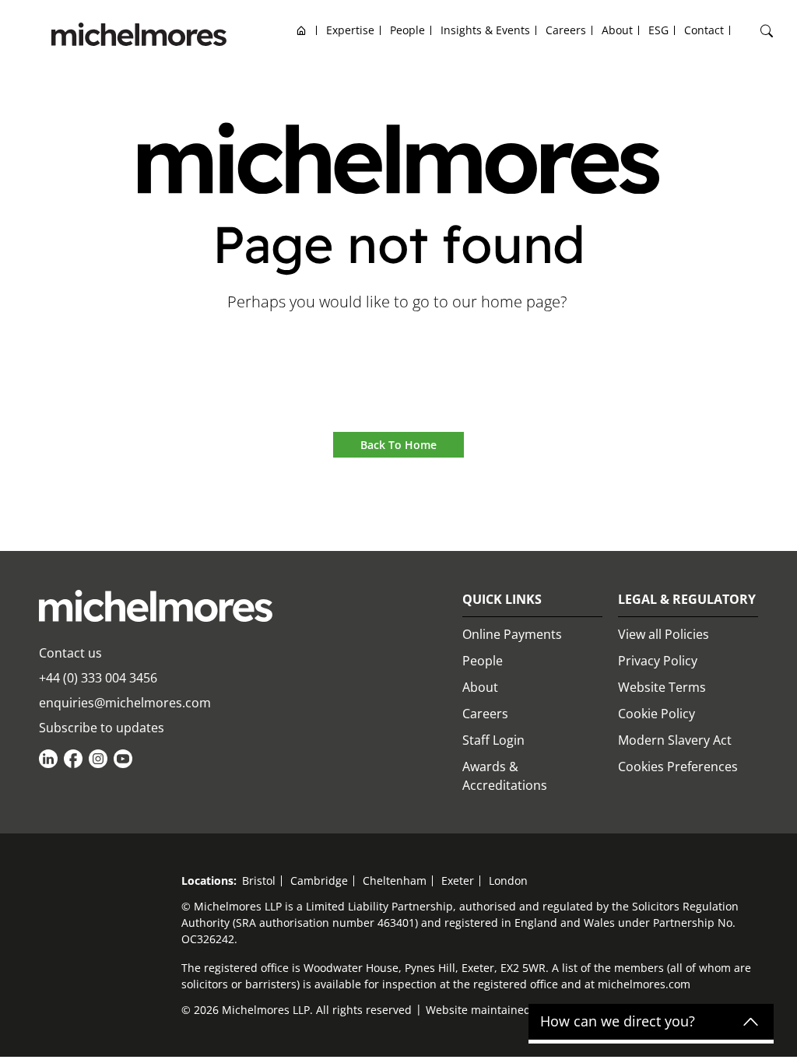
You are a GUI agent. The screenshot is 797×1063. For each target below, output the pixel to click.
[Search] (766, 31)
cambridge (319, 880)
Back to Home (398, 444)
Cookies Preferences (678, 766)
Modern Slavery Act (675, 740)
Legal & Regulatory (687, 599)
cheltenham (395, 880)
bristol (259, 880)
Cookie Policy (656, 713)
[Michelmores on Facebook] (73, 758)
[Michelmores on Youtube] (123, 758)
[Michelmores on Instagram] (98, 758)
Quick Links (502, 599)
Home (301, 30)
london (508, 880)
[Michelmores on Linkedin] (48, 758)
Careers (485, 713)
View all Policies (663, 634)
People (482, 660)
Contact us (70, 652)
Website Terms (662, 687)
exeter (457, 880)
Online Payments (512, 634)
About (480, 687)
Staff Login (493, 740)
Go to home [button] (398, 345)
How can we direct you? (617, 1021)
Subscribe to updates (101, 727)
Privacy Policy (657, 660)
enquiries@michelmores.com (125, 702)
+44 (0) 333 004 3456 (98, 677)
